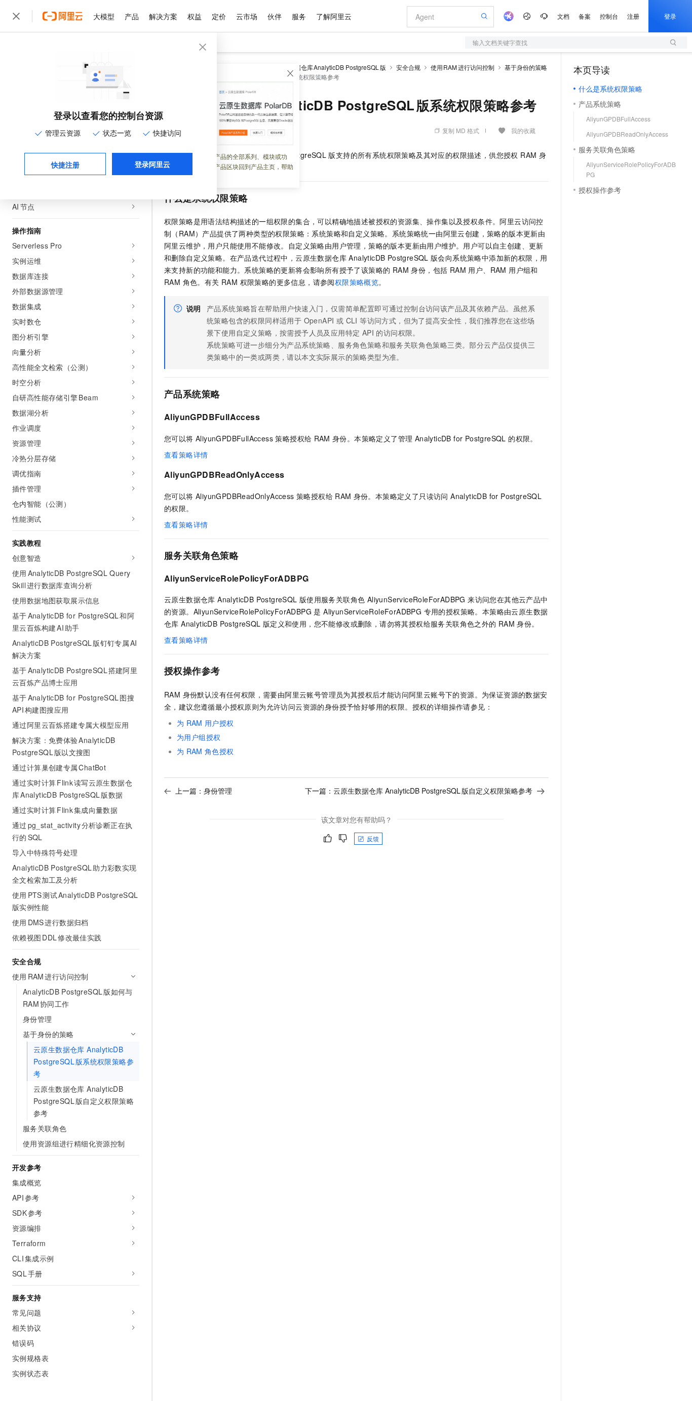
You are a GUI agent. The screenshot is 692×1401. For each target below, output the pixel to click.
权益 (194, 16)
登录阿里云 (152, 164)
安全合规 (408, 67)
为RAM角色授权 (205, 751)
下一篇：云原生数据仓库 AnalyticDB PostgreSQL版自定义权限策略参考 (418, 791)
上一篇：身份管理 (203, 791)
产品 (132, 16)
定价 (219, 16)
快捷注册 (65, 164)
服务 (299, 16)
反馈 (373, 838)
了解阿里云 (334, 16)
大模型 (103, 16)
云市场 (246, 16)
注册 (633, 16)
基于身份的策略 (526, 67)
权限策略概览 (356, 282)
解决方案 (163, 16)
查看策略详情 (186, 454)
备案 (585, 16)
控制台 (609, 16)
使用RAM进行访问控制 (462, 67)
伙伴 (274, 16)
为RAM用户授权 (205, 723)
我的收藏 (523, 130)
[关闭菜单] (16, 16)
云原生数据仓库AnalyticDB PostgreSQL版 (328, 67)
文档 (563, 16)
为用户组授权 (198, 737)
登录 (670, 16)
